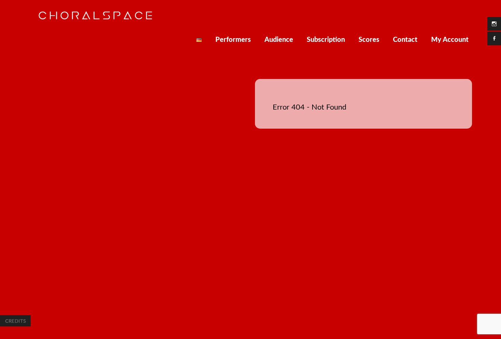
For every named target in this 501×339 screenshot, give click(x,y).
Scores (369, 39)
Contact (405, 39)
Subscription (326, 39)
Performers (233, 39)
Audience (278, 39)
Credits (15, 320)
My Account (450, 39)
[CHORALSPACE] (95, 18)
